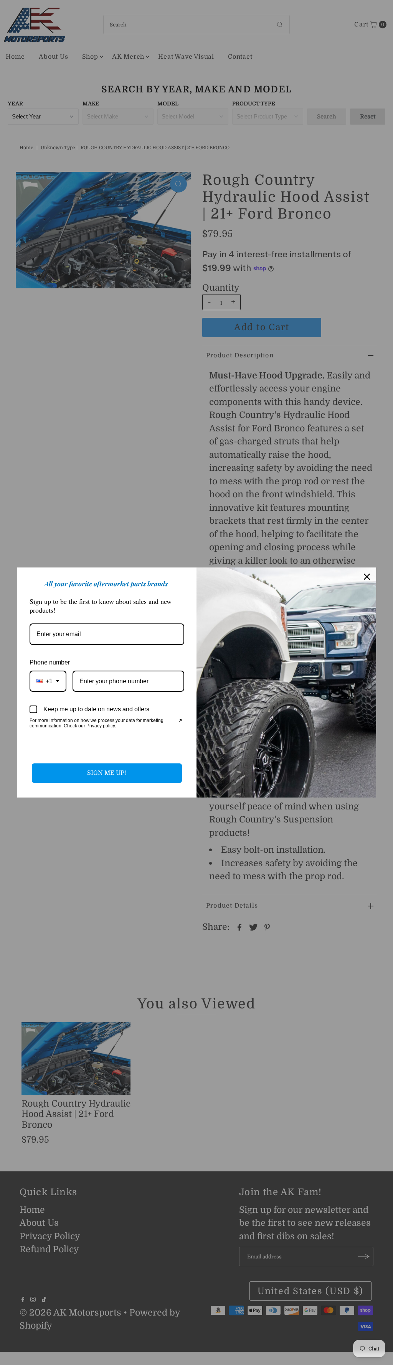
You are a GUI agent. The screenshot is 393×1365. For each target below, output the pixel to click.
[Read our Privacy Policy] (179, 721)
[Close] (367, 576)
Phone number (50, 662)
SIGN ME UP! (106, 773)
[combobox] (48, 681)
